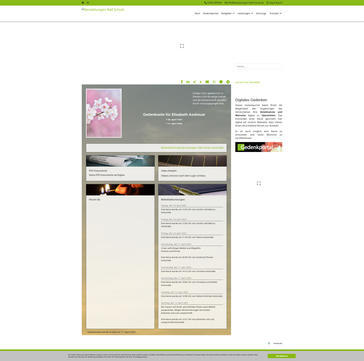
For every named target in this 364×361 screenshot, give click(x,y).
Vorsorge (261, 13)
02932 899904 (214, 2)
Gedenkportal (210, 13)
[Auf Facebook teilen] (182, 81)
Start (197, 13)
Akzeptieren (282, 356)
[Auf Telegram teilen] (228, 81)
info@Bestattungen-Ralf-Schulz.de (246, 2)
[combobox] (258, 66)
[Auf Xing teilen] (195, 81)
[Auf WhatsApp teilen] (214, 81)
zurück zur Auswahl (247, 82)
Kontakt (274, 13)
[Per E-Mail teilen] (207, 81)
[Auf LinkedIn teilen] (188, 81)
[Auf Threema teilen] (221, 81)
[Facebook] (83, 2)
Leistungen (243, 13)
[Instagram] (88, 2)
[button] (355, 46)
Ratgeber (226, 13)
